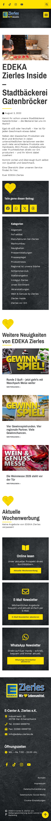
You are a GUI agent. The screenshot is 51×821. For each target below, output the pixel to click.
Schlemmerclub (19, 271)
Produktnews (18, 261)
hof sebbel (17, 234)
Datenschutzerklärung (34, 789)
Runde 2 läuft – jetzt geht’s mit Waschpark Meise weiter (25, 381)
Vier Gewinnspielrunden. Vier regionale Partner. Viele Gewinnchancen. (24, 429)
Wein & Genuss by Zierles (25, 293)
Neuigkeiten (17, 248)
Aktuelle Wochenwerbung (25, 571)
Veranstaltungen (20, 289)
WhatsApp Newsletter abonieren (25, 661)
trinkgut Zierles (19, 280)
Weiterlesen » (13, 387)
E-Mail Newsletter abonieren (25, 617)
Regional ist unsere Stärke (25, 266)
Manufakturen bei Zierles (25, 239)
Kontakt (41, 778)
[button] (46, 4)
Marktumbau (18, 243)
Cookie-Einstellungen (34, 800)
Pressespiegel (18, 257)
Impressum (39, 783)
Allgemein (16, 230)
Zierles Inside (18, 298)
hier (15, 170)
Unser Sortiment (20, 284)
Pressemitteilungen (21, 252)
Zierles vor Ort (19, 303)
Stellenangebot (19, 275)
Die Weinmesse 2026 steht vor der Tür (25, 477)
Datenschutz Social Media (32, 795)
